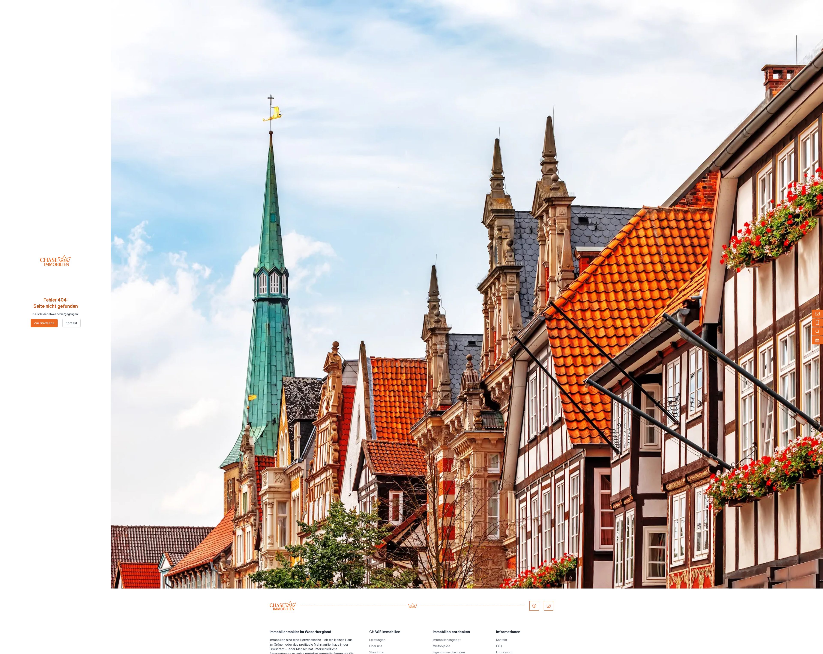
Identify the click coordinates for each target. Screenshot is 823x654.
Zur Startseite (44, 323)
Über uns (375, 646)
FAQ (499, 646)
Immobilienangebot (447, 640)
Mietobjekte (441, 646)
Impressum (504, 652)
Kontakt (71, 323)
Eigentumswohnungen (449, 652)
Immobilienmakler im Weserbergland (300, 632)
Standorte (376, 652)
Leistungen (377, 640)
